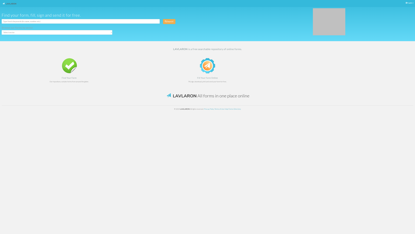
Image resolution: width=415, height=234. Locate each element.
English (410, 3)
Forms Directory (234, 109)
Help (226, 109)
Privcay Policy (209, 109)
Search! (170, 21)
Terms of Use (219, 109)
